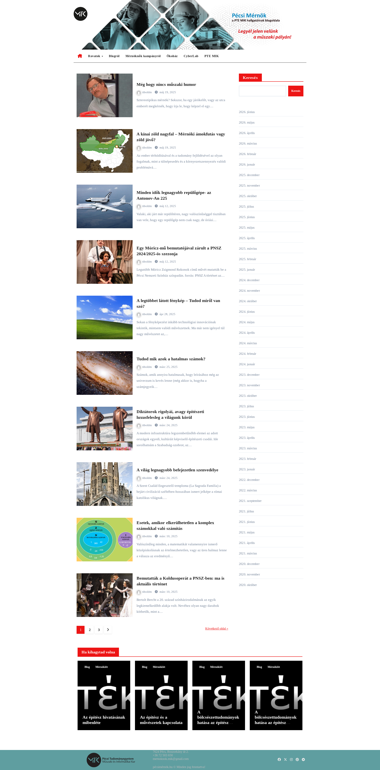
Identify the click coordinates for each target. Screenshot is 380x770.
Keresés (250, 77)
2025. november (249, 185)
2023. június (247, 416)
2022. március (248, 490)
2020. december (249, 564)
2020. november (249, 574)
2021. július (246, 511)
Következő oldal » (216, 628)
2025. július (246, 206)
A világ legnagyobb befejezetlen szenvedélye (177, 469)
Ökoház (172, 56)
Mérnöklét (101, 666)
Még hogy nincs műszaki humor (166, 84)
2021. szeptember (250, 500)
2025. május (247, 227)
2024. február (247, 353)
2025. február (247, 259)
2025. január (247, 269)
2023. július (246, 406)
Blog (87, 666)
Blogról (114, 56)
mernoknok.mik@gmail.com (171, 758)
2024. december (249, 280)
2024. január (247, 364)
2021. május (247, 532)
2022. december (249, 479)
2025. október (248, 196)
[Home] (80, 56)
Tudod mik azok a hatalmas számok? (171, 358)
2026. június (247, 112)
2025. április (247, 238)
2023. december (249, 374)
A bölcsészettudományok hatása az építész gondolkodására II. (218, 720)
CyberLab (191, 56)
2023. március (248, 448)
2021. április (247, 543)
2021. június (247, 522)
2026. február (247, 154)
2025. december (249, 175)
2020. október (248, 585)
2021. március (248, 553)
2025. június (247, 217)
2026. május (247, 122)
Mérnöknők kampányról (143, 56)
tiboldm (147, 92)
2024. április (247, 332)
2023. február (247, 458)
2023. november (249, 385)
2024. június (247, 311)
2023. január (247, 469)
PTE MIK (211, 56)
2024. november (249, 290)
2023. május (247, 427)
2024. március (248, 343)
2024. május (247, 322)
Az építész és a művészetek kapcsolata (161, 720)
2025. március (248, 248)
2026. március (248, 143)
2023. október (248, 395)
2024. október (248, 301)
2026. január (247, 164)
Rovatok (94, 56)
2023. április (247, 437)
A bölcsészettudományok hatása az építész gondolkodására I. (275, 720)
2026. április (247, 133)
